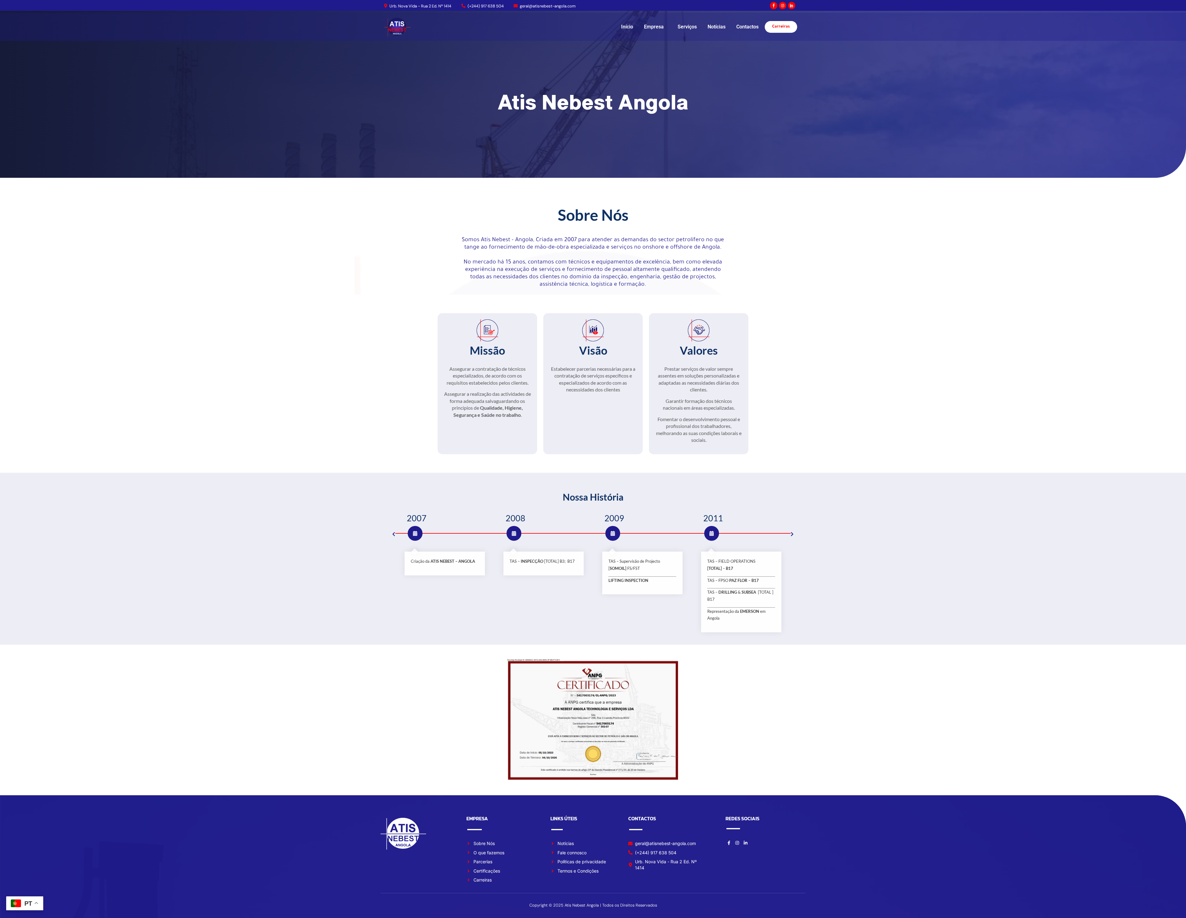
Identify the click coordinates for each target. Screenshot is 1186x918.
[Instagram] (782, 5)
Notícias (716, 27)
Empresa (654, 27)
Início (627, 27)
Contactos (747, 27)
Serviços (687, 27)
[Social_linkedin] (791, 5)
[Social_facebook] (773, 5)
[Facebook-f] (728, 842)
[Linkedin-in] (745, 842)
